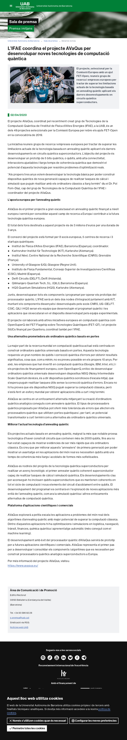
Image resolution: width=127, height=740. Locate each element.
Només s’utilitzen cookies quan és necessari (39, 720)
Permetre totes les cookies (29, 728)
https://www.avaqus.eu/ (23, 565)
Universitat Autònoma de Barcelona (54, 6)
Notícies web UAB (19, 627)
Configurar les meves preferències (96, 720)
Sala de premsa (51, 41)
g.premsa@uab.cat (19, 617)
